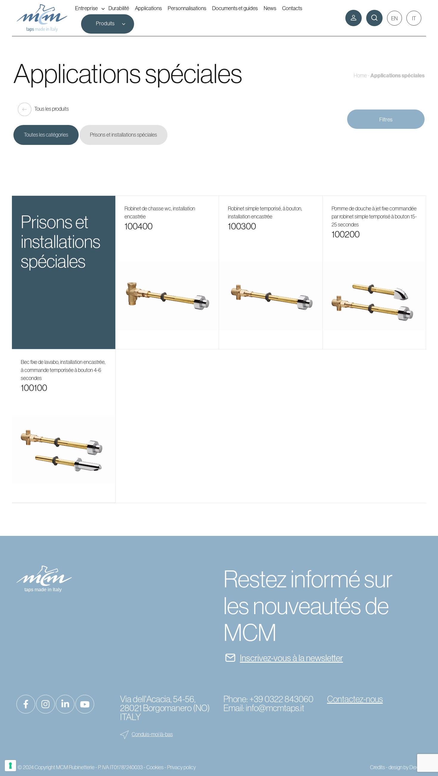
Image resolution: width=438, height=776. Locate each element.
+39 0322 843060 (281, 699)
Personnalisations (187, 8)
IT (414, 18)
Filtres (385, 119)
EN (394, 18)
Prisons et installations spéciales (123, 135)
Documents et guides (235, 8)
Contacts (292, 8)
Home (360, 76)
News (270, 8)
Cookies (155, 767)
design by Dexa (404, 767)
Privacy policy (181, 767)
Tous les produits (51, 109)
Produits (105, 23)
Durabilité (118, 8)
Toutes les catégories (46, 135)
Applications (148, 8)
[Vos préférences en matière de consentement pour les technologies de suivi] (10, 765)
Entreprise (86, 8)
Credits (377, 767)
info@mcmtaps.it (275, 708)
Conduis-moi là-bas (152, 734)
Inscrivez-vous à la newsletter (291, 658)
